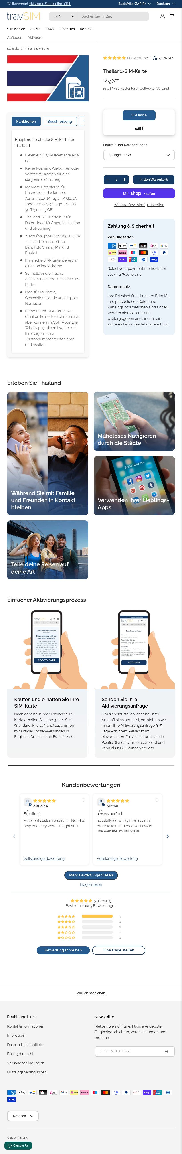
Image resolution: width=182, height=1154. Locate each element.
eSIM (139, 129)
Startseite (13, 48)
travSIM (22, 1137)
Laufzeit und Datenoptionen (125, 145)
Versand (162, 89)
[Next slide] (167, 836)
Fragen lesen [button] (91, 884)
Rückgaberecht (20, 1053)
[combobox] (99, 16)
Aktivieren (36, 38)
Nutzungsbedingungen (27, 1072)
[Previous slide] (14, 836)
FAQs (50, 29)
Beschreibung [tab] (59, 121)
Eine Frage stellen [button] (118, 950)
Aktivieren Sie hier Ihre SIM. (50, 4)
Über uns (67, 29)
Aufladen (14, 38)
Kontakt (86, 29)
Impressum (17, 1035)
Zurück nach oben (91, 993)
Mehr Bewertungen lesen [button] (91, 875)
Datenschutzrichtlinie (25, 1044)
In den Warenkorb (154, 179)
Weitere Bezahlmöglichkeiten (139, 205)
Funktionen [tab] (26, 121)
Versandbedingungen (25, 1063)
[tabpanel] (48, 241)
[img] (44, 801)
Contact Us (21, 1145)
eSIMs (35, 29)
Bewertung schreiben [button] (63, 950)
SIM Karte (139, 115)
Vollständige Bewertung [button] (44, 858)
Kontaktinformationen (25, 1026)
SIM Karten (16, 29)
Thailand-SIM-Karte (36, 48)
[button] (172, 16)
